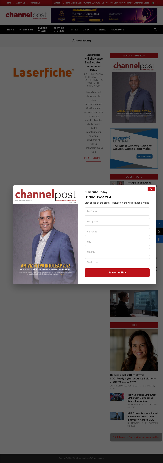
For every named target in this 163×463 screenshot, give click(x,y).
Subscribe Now (117, 272)
